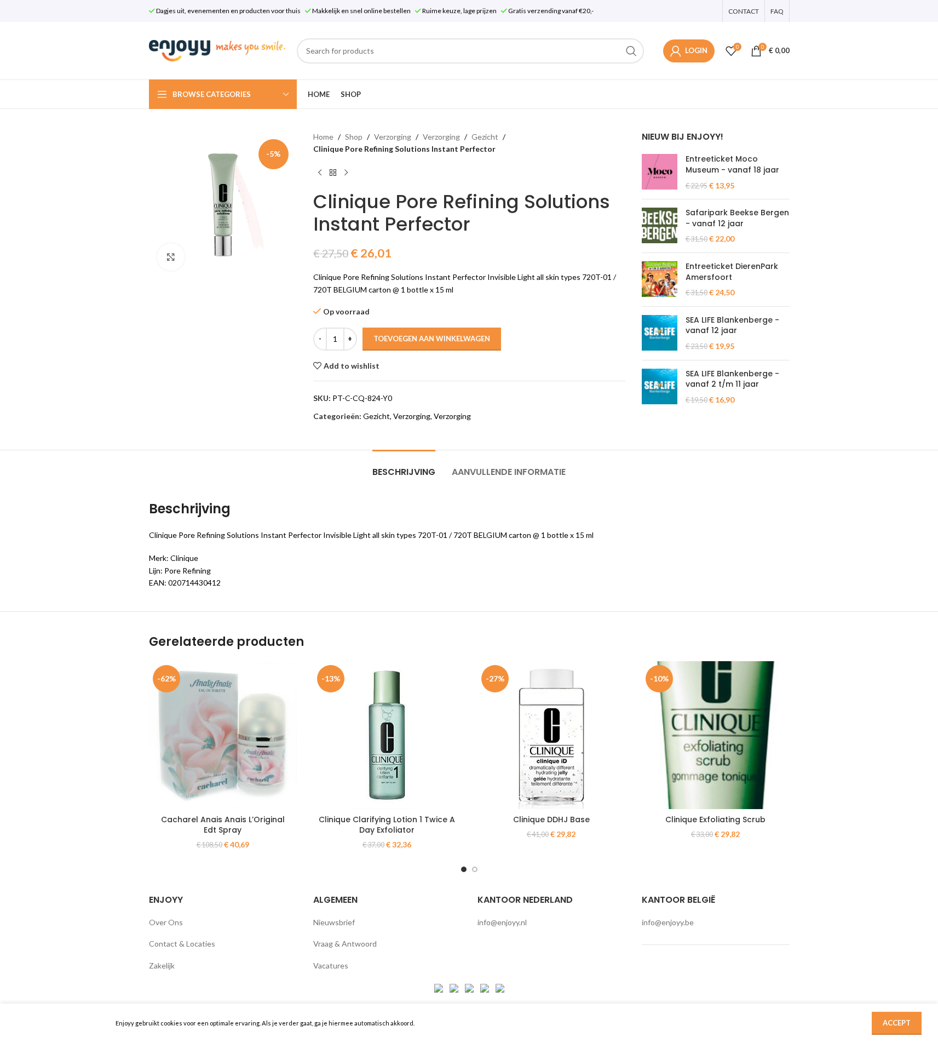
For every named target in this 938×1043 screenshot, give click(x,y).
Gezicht (484, 136)
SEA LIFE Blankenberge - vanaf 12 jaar (732, 325)
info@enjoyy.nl (502, 922)
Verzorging (392, 136)
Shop (353, 136)
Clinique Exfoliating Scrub (715, 819)
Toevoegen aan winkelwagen (431, 338)
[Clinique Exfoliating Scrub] (716, 735)
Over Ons (166, 922)
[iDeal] (439, 987)
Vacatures (330, 965)
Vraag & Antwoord (345, 943)
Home (323, 136)
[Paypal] (470, 987)
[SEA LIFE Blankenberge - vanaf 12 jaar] (659, 333)
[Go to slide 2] (474, 869)
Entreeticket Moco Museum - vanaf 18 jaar (732, 164)
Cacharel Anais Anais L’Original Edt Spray (223, 825)
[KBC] (485, 987)
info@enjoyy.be (668, 922)
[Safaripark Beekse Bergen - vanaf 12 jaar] (659, 226)
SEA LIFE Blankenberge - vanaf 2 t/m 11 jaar (732, 379)
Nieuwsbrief (334, 922)
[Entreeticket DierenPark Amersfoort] (659, 279)
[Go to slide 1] (464, 869)
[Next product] (346, 173)
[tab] (403, 466)
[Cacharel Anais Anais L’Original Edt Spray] (223, 735)
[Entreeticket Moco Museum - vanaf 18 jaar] (659, 172)
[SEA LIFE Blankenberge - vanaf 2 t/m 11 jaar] (659, 387)
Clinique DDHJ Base (551, 819)
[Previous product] (319, 173)
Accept (897, 1022)
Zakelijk (162, 965)
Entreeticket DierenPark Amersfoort (732, 272)
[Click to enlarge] (171, 257)
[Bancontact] (455, 987)
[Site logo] (217, 49)
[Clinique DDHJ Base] (551, 735)
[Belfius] (500, 987)
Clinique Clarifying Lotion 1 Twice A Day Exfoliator (387, 825)
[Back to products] (332, 173)
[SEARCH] (631, 51)
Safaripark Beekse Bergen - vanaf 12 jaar (737, 218)
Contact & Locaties (182, 943)
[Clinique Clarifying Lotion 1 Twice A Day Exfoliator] (387, 735)
